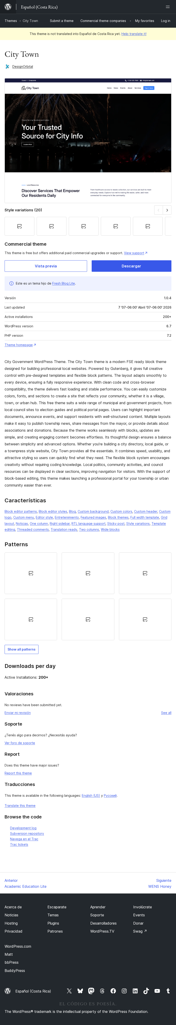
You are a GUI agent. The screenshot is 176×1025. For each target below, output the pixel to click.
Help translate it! (133, 34)
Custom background (93, 511)
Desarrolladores (103, 923)
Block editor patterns (21, 511)
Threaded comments (33, 529)
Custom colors (121, 511)
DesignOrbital (22, 66)
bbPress (12, 962)
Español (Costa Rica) (33, 991)
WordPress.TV (102, 931)
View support (134, 253)
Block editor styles (53, 511)
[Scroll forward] (167, 209)
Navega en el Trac (24, 839)
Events (139, 915)
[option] (31, 573)
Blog (72, 511)
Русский (110, 795)
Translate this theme (20, 805)
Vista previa (46, 266)
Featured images (93, 517)
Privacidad (13, 931)
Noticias (22, 523)
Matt (9, 954)
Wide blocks (110, 529)
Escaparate (56, 907)
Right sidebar (60, 523)
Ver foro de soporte (20, 743)
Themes (11, 21)
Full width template (144, 517)
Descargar (131, 266)
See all (166, 713)
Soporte (97, 915)
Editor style (44, 517)
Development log (23, 828)
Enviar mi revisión (18, 713)
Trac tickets (19, 844)
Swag (140, 931)
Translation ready (64, 529)
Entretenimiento (67, 517)
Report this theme (18, 773)
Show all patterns (22, 649)
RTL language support (88, 523)
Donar (138, 923)
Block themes (118, 517)
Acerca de (13, 907)
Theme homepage (19, 345)
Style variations (138, 523)
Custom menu (23, 517)
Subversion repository (27, 833)
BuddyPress (15, 970)
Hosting (11, 923)
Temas (53, 915)
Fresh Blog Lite (63, 283)
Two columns (89, 529)
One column (39, 523)
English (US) (91, 795)
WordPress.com (18, 946)
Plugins (53, 923)
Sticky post (115, 523)
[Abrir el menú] (168, 7)
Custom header (145, 511)
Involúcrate (142, 907)
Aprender (97, 907)
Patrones (55, 931)
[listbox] (88, 596)
